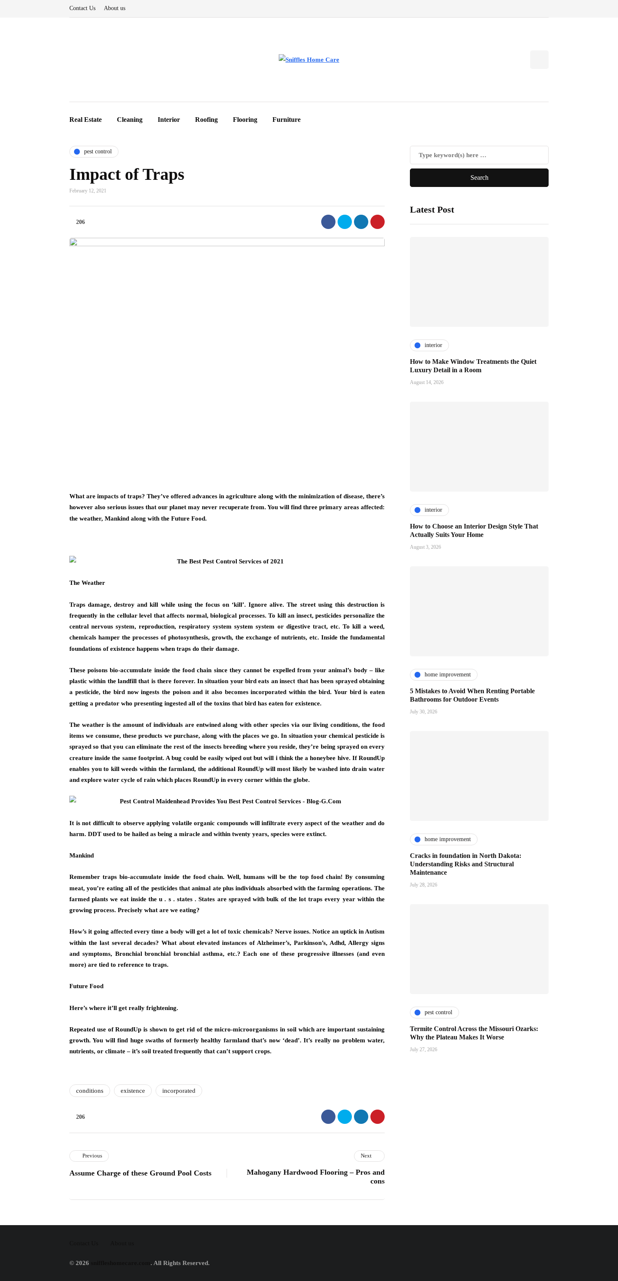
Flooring (245, 119)
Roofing (206, 119)
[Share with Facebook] (328, 222)
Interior (169, 119)
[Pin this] (377, 222)
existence (133, 1090)
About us (114, 8)
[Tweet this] (345, 222)
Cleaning (130, 119)
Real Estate (85, 119)
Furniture (286, 119)
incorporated (178, 1090)
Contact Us (82, 8)
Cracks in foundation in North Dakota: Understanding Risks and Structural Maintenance (465, 864)
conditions (89, 1090)
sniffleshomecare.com (121, 1263)
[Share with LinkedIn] (361, 222)
